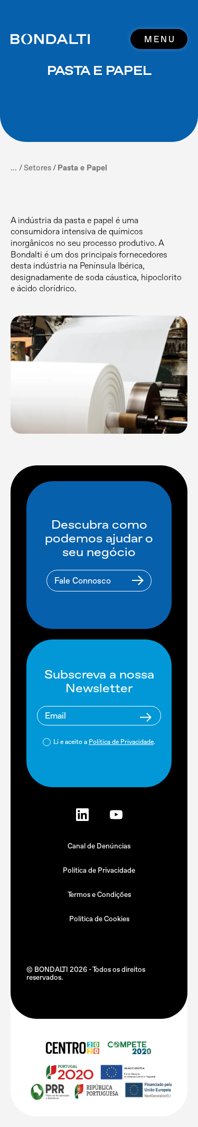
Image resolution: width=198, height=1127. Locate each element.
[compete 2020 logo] (130, 1048)
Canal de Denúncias (99, 846)
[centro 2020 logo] (71, 1048)
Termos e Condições (99, 895)
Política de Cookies (99, 919)
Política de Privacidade (121, 742)
